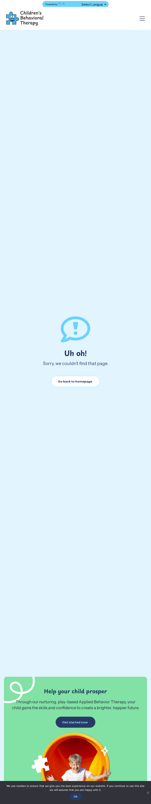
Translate (71, 4)
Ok (75, 796)
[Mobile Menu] (142, 19)
